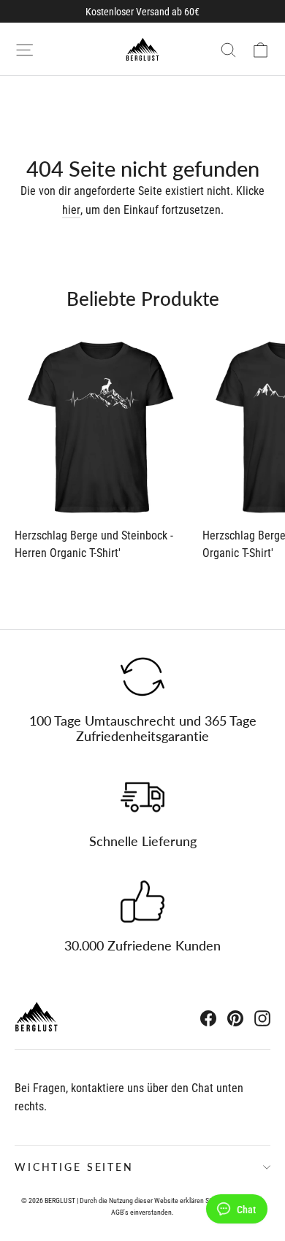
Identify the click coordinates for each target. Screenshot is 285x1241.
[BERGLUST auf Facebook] (208, 1018)
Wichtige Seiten (74, 1167)
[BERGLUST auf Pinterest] (235, 1018)
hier (71, 210)
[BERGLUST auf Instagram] (262, 1018)
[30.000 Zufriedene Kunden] (142, 901)
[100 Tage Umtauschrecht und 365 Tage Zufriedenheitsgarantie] (142, 677)
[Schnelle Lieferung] (142, 797)
